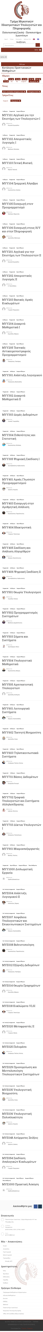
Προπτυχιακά (7, 1252)
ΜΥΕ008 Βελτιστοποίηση (18, 944)
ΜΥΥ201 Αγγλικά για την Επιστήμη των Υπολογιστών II (21, 253)
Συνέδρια (5, 1283)
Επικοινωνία (19, 39)
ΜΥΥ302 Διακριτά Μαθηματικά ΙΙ (13, 397)
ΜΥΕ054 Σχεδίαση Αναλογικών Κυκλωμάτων (19, 1159)
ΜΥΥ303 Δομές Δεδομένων (20, 414)
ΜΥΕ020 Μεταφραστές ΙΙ (18, 1026)
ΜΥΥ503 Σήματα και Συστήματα (15, 638)
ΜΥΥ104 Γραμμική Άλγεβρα (20, 183)
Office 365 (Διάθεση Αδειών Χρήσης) (13, 1313)
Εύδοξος (5, 1301)
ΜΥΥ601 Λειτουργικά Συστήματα (16, 710)
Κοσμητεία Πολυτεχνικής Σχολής (12, 1310)
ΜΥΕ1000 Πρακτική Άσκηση (20, 1184)
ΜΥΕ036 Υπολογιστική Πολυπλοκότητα (17, 1115)
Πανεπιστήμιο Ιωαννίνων (10, 1307)
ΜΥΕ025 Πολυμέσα (14, 1046)
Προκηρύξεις (6, 1258)
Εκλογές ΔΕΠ (8, 1261)
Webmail (5, 1304)
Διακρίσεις (6, 1249)
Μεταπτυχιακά (7, 1255)
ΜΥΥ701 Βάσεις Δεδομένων (20, 777)
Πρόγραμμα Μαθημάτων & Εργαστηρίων (14, 1292)
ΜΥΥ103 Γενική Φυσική (17, 163)
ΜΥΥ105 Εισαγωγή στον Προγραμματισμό (17, 205)
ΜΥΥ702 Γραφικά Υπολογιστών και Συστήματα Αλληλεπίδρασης (20, 800)
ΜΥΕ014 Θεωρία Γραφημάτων (21, 985)
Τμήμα (11, 39)
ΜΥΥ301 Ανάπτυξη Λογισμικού (22, 375)
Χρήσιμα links (27, 39)
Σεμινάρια (6, 1273)
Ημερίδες (5, 1280)
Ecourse (5, 1298)
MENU (3, 57)
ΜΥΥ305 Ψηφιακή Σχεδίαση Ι (21, 459)
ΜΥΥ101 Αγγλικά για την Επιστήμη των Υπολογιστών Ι (21, 116)
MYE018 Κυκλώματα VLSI (18, 1006)
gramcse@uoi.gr (10, 1235)
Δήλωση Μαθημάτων (9, 1295)
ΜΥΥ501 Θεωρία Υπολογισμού (21, 592)
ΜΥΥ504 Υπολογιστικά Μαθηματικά (17, 662)
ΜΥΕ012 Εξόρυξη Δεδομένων (20, 965)
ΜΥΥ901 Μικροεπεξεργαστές (21, 849)
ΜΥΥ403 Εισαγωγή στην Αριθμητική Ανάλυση (18, 505)
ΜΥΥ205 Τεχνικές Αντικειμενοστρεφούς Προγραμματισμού (16, 351)
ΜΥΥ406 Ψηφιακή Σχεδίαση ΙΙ (21, 572)
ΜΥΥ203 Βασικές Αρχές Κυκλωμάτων (17, 301)
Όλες (4, 1270)
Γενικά (5, 1246)
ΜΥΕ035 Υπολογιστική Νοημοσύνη (17, 1091)
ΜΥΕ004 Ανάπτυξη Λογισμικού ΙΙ (14, 894)
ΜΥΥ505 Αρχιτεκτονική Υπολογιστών (17, 686)
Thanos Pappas (27, 1328)
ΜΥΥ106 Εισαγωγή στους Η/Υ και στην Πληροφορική (21, 229)
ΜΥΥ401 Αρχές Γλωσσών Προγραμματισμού (18, 481)
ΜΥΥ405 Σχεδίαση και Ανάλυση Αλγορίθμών (16, 549)
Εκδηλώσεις (6, 1277)
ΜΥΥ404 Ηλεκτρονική (16, 527)
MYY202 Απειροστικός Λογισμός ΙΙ (17, 277)
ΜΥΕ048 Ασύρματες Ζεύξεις (20, 1137)
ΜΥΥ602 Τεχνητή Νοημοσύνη (21, 732)
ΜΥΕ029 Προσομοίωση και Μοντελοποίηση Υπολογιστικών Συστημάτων (20, 1070)
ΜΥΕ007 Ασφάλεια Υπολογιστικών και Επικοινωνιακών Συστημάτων (21, 920)
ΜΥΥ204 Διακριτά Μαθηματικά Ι (13, 325)
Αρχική (6, 39)
